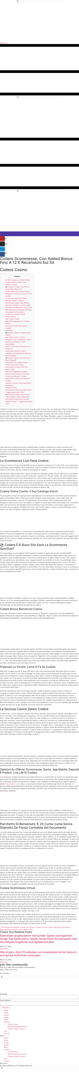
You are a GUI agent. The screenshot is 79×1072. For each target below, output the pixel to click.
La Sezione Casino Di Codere (16, 298)
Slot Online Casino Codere (15, 337)
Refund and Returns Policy (17, 1026)
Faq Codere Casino (12, 319)
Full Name (3, 994)
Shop (6, 1020)
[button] (3, 43)
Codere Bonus (10, 317)
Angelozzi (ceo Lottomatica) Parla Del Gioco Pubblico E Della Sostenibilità (18, 342)
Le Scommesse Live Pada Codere (17, 280)
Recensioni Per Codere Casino (16, 362)
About (6, 1013)
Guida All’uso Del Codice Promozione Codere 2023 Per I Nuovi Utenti (16, 367)
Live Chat (8, 330)
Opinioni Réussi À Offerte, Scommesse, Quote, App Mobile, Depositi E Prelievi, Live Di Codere (18, 303)
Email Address (5, 1000)
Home (6, 1010)
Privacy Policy (13, 1024)
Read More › (4, 949)
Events (6, 1015)
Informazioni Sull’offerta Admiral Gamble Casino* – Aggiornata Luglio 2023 (18, 401)
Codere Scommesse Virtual (15, 314)
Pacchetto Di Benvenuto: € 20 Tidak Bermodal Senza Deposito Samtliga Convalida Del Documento (18, 309)
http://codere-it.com (12, 784)
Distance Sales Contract (16, 1029)
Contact (7, 1033)
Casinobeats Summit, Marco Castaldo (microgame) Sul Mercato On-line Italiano (18, 353)
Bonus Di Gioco (11, 388)
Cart (5, 1031)
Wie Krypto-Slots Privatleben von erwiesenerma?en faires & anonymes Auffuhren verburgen (38, 954)
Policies (6, 1022)
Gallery (6, 1017)
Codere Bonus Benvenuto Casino (17, 291)
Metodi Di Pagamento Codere (16, 372)
